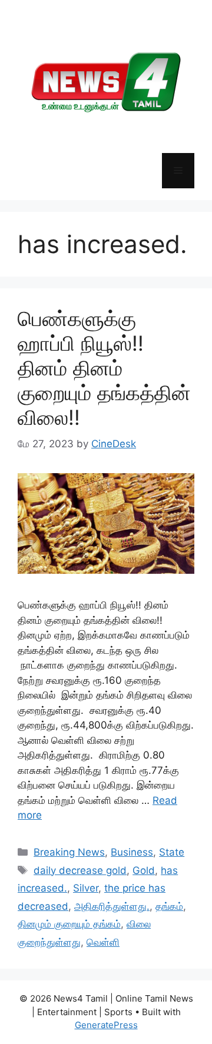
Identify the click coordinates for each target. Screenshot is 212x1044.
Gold (143, 870)
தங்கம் (169, 906)
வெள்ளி (103, 942)
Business (132, 852)
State (171, 852)
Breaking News (69, 852)
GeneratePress (106, 1024)
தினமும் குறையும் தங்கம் (69, 924)
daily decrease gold (80, 870)
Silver (85, 888)
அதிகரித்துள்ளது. (112, 906)
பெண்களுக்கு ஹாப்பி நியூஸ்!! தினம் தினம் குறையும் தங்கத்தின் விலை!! (104, 368)
